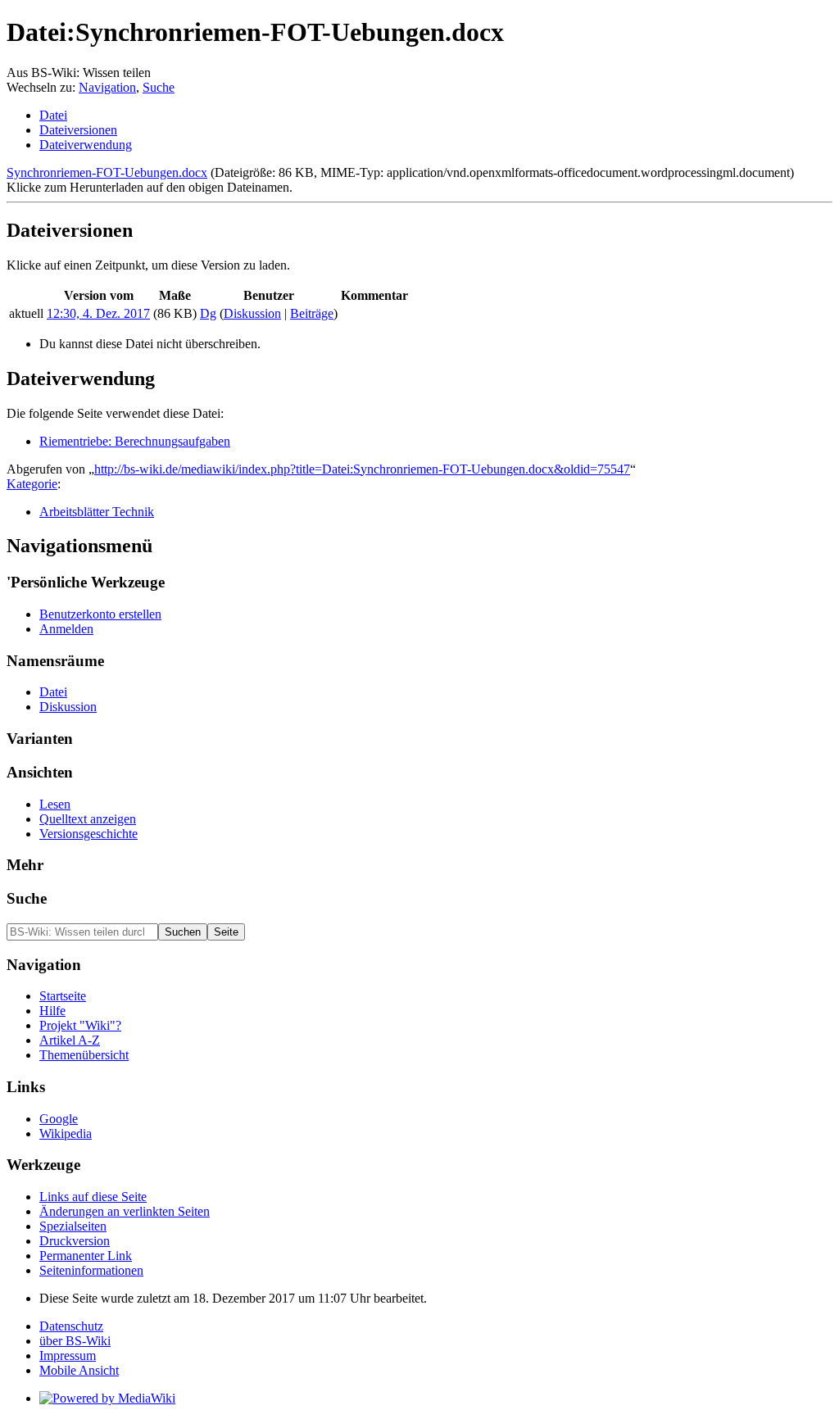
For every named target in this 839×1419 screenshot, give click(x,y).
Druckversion (74, 1241)
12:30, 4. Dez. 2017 (98, 313)
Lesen (54, 804)
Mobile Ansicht (79, 1370)
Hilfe (52, 1011)
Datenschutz (71, 1326)
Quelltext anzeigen (87, 819)
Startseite (62, 996)
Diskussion (252, 313)
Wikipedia (65, 1133)
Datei (53, 115)
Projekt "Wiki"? (80, 1025)
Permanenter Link (85, 1256)
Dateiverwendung (85, 145)
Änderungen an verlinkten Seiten (124, 1211)
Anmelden (66, 629)
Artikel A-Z (69, 1040)
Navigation (107, 87)
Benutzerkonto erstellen (100, 614)
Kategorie (32, 484)
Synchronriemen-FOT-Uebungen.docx (107, 172)
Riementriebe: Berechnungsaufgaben (134, 441)
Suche (159, 87)
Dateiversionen (78, 130)
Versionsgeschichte (88, 834)
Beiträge (311, 313)
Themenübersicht (84, 1055)
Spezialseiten (73, 1226)
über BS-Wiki (75, 1341)
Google (58, 1119)
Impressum (67, 1355)
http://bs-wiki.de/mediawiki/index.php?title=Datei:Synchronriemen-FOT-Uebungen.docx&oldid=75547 (362, 469)
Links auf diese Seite (93, 1197)
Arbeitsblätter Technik (96, 512)
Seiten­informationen (91, 1270)
